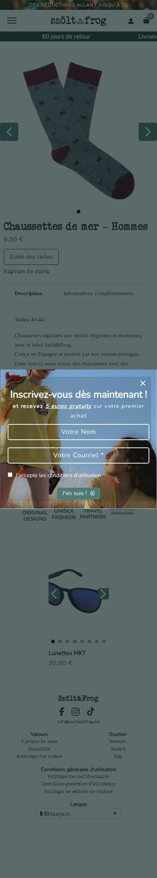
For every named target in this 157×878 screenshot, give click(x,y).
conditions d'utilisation (74, 475)
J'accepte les (58, 475)
